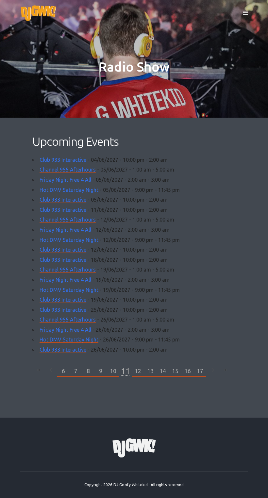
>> (225, 370)
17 (200, 371)
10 (113, 371)
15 (175, 371)
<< (38, 370)
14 (162, 371)
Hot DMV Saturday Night (69, 190)
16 (187, 371)
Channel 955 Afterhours (68, 170)
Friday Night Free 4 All (65, 180)
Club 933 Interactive (63, 160)
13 (150, 371)
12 (138, 371)
